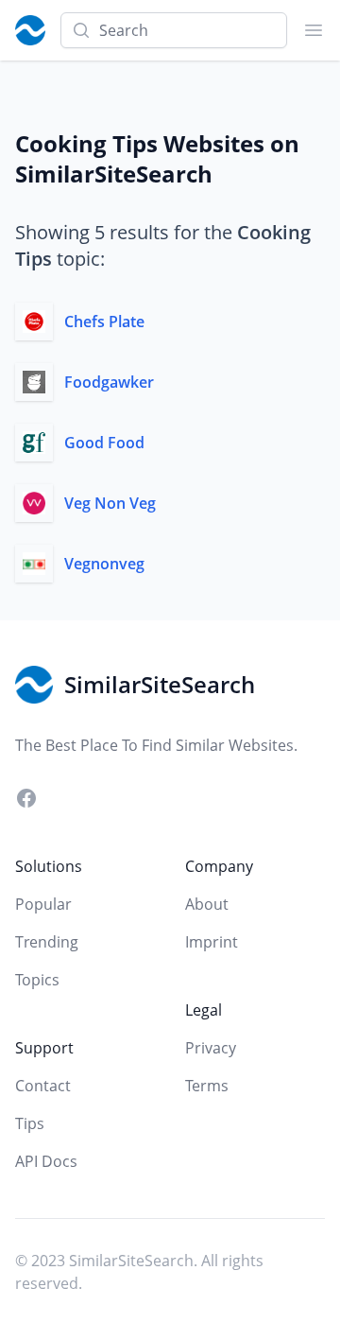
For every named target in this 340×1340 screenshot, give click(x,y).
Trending (46, 941)
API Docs (46, 1161)
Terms (207, 1085)
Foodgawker (109, 382)
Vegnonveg (104, 563)
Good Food (104, 442)
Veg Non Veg (110, 503)
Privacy (210, 1047)
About (207, 904)
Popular (43, 904)
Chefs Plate (104, 321)
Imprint (211, 941)
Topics (37, 979)
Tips (29, 1123)
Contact (43, 1085)
